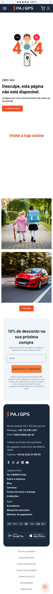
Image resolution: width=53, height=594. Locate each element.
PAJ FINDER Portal (16, 474)
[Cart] (43, 8)
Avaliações (13, 496)
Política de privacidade (26, 570)
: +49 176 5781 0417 (22, 430)
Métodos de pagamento (19, 514)
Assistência (13, 506)
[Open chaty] (45, 586)
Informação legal (26, 558)
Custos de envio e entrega (21, 492)
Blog (9, 483)
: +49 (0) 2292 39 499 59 (23, 454)
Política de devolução (26, 564)
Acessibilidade (26, 583)
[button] (2, 2)
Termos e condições (26, 551)
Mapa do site (26, 589)
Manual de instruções (18, 510)
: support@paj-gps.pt (20, 434)
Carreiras (12, 487)
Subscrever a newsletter (26, 369)
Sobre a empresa (16, 479)
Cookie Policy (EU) (26, 576)
